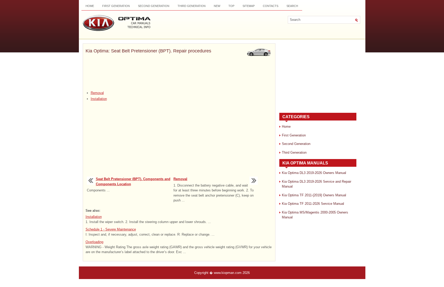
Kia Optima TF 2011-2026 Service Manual (313, 204)
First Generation (116, 5)
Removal (97, 93)
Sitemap (249, 5)
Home (90, 5)
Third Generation (192, 5)
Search (292, 5)
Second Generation (153, 5)
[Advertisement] (179, 72)
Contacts (270, 5)
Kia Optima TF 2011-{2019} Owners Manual (314, 195)
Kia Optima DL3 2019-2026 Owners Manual (314, 173)
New (217, 5)
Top (231, 5)
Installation (99, 99)
